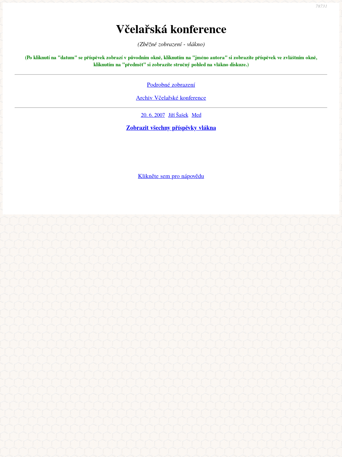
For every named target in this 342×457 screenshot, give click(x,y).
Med (196, 114)
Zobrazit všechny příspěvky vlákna (171, 127)
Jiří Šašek (178, 114)
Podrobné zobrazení (171, 84)
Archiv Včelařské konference (171, 97)
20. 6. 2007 (153, 114)
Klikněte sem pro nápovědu (171, 176)
